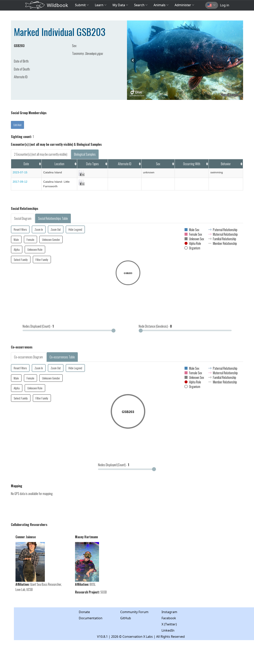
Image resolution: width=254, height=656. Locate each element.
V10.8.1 (102, 636)
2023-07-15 (20, 172)
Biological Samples (85, 154)
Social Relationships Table (53, 218)
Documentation (90, 618)
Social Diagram (22, 218)
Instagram (169, 612)
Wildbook (57, 5)
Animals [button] (160, 5)
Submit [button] (81, 5)
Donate (84, 612)
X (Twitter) (169, 624)
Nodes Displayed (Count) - (38, 326)
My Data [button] (119, 5)
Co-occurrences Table (62, 357)
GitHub (125, 618)
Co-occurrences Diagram (28, 357)
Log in (224, 5)
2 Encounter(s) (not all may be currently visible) (40, 154)
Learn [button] (99, 5)
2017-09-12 (20, 181)
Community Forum (134, 612)
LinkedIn (168, 630)
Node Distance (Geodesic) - (155, 326)
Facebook (169, 618)
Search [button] (139, 5)
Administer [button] (183, 5)
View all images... (230, 94)
